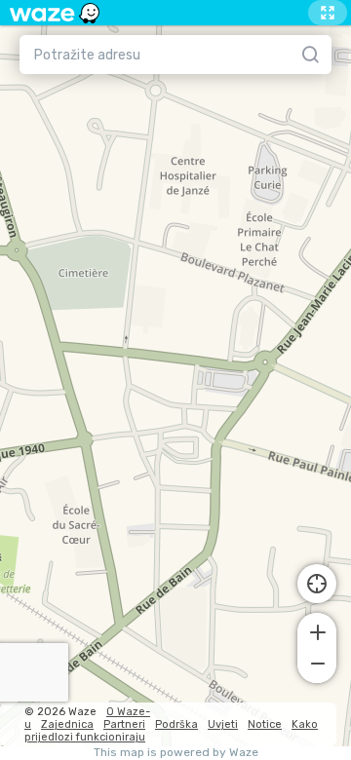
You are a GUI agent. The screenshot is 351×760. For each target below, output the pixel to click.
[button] (316, 630)
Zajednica (67, 724)
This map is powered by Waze (176, 752)
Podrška (176, 724)
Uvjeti (223, 724)
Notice (265, 724)
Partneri (124, 724)
